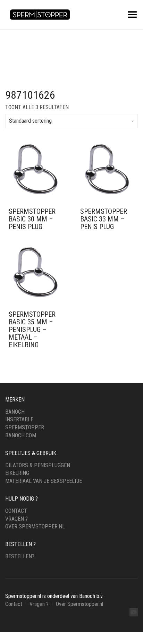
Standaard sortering (30, 121)
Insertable (19, 419)
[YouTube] (133, 612)
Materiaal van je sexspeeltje (43, 481)
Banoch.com (20, 435)
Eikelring (17, 473)
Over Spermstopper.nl (35, 526)
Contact (16, 511)
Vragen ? (16, 519)
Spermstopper (24, 427)
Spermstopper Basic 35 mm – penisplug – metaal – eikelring (32, 329)
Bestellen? (19, 556)
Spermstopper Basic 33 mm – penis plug (103, 219)
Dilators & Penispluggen (37, 465)
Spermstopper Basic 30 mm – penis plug (32, 219)
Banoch (15, 411)
